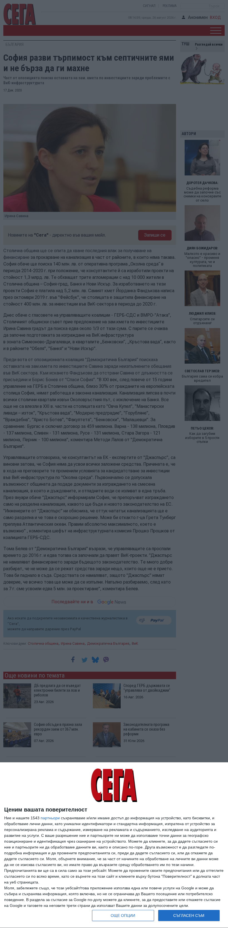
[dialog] (114, 845)
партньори (50, 818)
